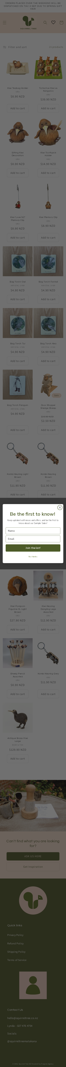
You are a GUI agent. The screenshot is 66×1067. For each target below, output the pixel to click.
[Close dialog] (60, 507)
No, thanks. (33, 556)
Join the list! (33, 548)
